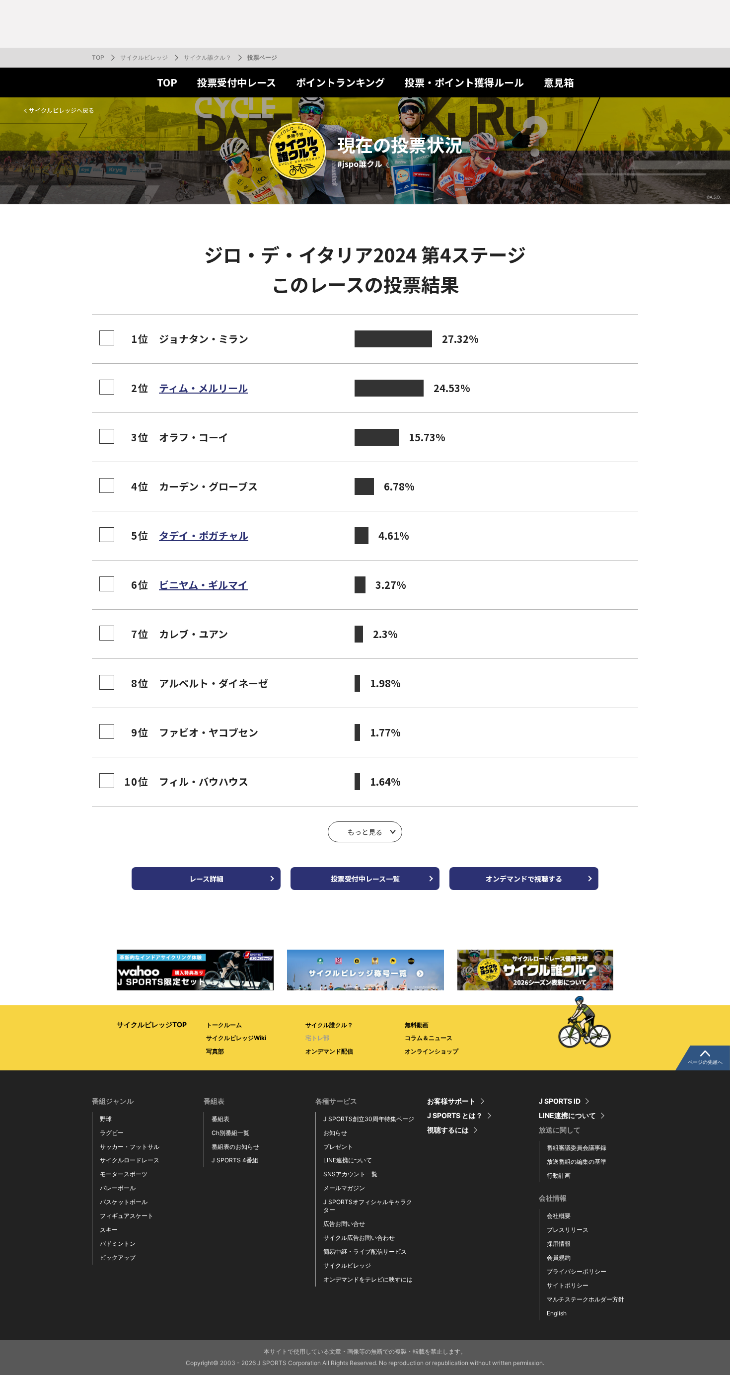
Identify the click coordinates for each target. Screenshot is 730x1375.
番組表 (220, 1119)
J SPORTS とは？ (455, 1115)
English (557, 1313)
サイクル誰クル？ (207, 57)
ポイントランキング (340, 82)
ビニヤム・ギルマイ (203, 584)
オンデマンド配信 (329, 1051)
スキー (109, 1229)
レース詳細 (206, 879)
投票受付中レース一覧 (365, 879)
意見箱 (559, 82)
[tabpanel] (195, 970)
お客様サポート (451, 1101)
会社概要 (559, 1215)
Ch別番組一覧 (230, 1132)
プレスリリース (567, 1229)
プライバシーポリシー (576, 1271)
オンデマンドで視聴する (524, 879)
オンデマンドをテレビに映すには (368, 1279)
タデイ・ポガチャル (203, 535)
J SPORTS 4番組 (235, 1160)
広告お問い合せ (344, 1223)
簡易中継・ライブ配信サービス (365, 1251)
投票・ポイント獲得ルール (464, 82)
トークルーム (224, 1025)
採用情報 (559, 1243)
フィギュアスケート (126, 1215)
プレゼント (338, 1146)
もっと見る (365, 832)
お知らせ (335, 1132)
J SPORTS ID (560, 1101)
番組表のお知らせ (235, 1146)
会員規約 (559, 1257)
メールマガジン (344, 1188)
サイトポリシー (567, 1285)
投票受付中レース (236, 82)
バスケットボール (123, 1202)
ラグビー (112, 1132)
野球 (106, 1119)
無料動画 (417, 1025)
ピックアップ (118, 1257)
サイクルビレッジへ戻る (61, 110)
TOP (98, 57)
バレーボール (118, 1188)
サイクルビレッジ (144, 57)
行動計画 (559, 1175)
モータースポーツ (123, 1174)
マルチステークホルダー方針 (585, 1299)
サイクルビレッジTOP (152, 1024)
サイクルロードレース (129, 1160)
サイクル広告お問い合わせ (359, 1237)
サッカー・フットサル (129, 1146)
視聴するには (448, 1130)
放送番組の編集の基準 (576, 1161)
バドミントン (118, 1243)
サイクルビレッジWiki (236, 1038)
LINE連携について (347, 1160)
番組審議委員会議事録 (576, 1147)
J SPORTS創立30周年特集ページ (368, 1119)
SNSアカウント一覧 (350, 1174)
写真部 (215, 1051)
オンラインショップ (431, 1051)
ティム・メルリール (203, 388)
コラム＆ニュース (428, 1038)
